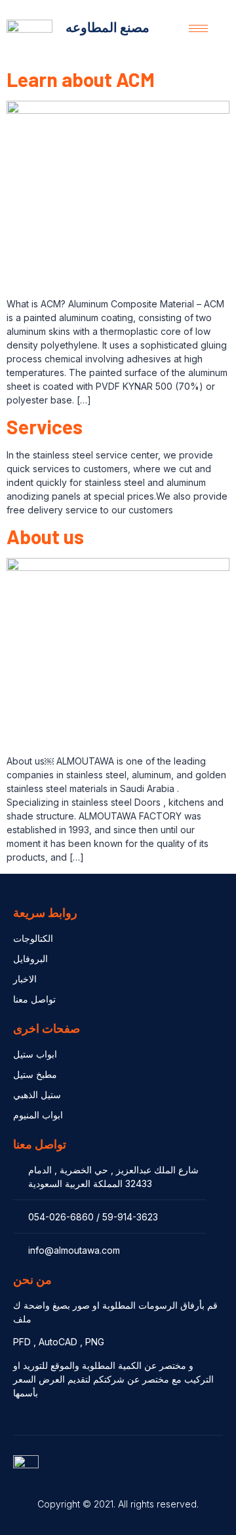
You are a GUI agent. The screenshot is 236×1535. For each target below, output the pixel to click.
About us (45, 536)
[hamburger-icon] (198, 28)
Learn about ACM (81, 79)
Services (45, 426)
